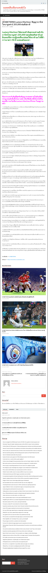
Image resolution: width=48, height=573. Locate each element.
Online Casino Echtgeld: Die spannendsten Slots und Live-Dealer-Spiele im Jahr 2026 (21, 461)
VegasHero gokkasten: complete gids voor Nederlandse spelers (16, 417)
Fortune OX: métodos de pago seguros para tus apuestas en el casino (17, 523)
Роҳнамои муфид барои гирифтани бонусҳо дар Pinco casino (16, 548)
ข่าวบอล (3, 19)
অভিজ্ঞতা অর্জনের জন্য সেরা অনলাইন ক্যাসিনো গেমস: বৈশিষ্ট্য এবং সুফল (14, 495)
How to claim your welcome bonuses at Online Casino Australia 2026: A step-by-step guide (22, 450)
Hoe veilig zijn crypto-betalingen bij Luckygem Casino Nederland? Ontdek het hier (20, 467)
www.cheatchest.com (22, 562)
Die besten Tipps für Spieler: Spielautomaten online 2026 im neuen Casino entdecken (21, 444)
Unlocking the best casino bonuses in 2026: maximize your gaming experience (19, 484)
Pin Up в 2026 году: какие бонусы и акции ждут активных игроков (17, 510)
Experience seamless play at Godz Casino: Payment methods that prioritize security (20, 506)
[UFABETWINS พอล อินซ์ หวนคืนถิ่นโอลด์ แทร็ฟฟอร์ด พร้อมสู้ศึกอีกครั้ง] (24, 282)
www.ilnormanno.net (22, 559)
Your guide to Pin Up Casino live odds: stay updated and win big (16, 514)
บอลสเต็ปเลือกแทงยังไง (14, 7)
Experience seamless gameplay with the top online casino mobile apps (17, 531)
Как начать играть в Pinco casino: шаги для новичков (14, 501)
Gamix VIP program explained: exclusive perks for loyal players (16, 508)
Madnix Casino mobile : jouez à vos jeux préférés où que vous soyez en (18, 471)
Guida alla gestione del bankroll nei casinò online (13, 489)
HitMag (44, 571)
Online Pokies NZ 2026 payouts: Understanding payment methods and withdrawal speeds (22, 446)
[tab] (5, 409)
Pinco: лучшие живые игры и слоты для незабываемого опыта (17, 497)
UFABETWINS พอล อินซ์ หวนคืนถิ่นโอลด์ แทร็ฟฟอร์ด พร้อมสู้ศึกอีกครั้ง (18, 297)
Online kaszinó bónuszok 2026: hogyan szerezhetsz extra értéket (16, 474)
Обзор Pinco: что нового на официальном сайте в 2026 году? (16, 546)
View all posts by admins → (16, 383)
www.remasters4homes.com (24, 560)
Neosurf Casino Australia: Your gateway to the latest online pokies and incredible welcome (22, 448)
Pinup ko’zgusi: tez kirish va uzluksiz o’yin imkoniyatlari (14, 521)
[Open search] (45, 15)
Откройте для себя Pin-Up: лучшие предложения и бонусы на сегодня (19, 499)
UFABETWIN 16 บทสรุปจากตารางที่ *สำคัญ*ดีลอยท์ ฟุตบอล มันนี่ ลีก (17, 365)
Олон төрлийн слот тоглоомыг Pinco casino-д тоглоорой (15, 518)
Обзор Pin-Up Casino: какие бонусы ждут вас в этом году (15, 512)
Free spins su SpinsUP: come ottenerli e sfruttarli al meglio (15, 503)
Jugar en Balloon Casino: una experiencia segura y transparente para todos (19, 486)
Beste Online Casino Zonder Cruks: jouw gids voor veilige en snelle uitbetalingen (20, 533)
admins (11, 26)
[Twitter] (43, 3)
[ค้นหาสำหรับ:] (24, 395)
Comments (11, 409)
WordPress (39, 571)
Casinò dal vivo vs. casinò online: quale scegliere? (13, 459)
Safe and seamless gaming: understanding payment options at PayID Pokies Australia (21, 452)
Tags (17, 409)
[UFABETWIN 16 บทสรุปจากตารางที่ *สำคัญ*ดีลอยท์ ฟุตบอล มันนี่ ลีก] (24, 350)
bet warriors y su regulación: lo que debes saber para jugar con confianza (18, 543)
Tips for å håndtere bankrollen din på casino (12, 454)
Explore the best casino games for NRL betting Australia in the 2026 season (19, 456)
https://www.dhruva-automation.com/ (16, 259)
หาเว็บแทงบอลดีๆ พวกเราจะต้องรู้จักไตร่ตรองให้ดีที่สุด (14, 422)
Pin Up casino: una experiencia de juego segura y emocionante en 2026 (18, 516)
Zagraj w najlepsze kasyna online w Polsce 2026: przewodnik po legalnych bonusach (20, 478)
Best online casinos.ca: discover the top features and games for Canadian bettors (20, 463)
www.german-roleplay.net (23, 563)
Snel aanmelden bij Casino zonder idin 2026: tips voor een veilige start (18, 482)
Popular (5, 409)
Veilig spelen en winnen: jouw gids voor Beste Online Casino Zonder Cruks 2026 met (21, 491)
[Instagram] (45, 3)
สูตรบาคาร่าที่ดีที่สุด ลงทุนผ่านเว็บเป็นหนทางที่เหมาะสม (14, 432)
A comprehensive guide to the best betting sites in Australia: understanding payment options (22, 476)
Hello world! (5, 413)
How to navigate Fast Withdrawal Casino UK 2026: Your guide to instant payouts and (21, 442)
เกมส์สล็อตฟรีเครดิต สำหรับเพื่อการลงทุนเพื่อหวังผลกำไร (14, 427)
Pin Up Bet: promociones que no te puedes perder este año (15, 537)
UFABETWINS (12, 256)
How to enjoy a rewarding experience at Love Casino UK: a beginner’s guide (19, 465)
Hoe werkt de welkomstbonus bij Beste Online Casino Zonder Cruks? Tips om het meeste (22, 528)
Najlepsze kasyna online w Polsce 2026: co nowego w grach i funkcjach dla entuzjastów (21, 535)
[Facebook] (41, 3)
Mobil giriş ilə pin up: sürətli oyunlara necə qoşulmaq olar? (15, 541)
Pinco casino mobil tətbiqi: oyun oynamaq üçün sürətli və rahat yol (17, 469)
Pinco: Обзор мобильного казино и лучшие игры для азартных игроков (19, 493)
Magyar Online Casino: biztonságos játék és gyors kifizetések (16, 480)
